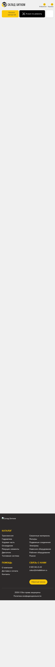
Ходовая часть (8, 542)
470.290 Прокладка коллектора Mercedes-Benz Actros (41, 428)
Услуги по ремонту (33, 14)
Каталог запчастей (12, 14)
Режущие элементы (10, 549)
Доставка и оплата (10, 571)
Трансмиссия (7, 536)
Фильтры (33, 539)
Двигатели (6, 553)
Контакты (6, 574)
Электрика (33, 546)
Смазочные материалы (39, 536)
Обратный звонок (38, 582)
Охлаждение (7, 546)
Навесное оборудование (40, 549)
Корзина (50, 6)
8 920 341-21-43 (35, 567)
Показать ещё (27, 490)
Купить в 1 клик (41, 118)
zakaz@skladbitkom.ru (38, 570)
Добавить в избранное (31, 111)
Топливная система (10, 556)
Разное (32, 556)
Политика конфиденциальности (27, 596)
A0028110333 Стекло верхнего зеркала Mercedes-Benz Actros (14, 422)
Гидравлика (7, 539)
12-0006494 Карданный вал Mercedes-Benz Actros (41, 382)
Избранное (43, 6)
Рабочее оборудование (39, 553)
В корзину (14, 118)
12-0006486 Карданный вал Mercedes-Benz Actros (14, 382)
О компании (7, 568)
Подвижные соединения (40, 542)
